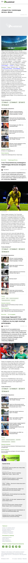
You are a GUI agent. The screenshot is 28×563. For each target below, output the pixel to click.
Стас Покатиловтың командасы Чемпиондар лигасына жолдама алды (13, 447)
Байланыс (20, 558)
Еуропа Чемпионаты (6, 541)
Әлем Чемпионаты (6, 540)
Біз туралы (14, 558)
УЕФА (7, 298)
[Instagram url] (6, 546)
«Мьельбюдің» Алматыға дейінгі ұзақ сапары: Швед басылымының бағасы (13, 468)
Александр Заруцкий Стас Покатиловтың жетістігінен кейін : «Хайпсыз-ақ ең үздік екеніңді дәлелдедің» (13, 310)
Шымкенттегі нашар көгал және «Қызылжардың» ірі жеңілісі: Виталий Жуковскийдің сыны (13, 510)
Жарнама (25, 558)
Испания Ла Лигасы (6, 530)
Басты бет (3, 7)
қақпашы (13, 300)
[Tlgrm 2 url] (19, 546)
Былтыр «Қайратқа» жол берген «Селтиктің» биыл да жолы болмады (13, 452)
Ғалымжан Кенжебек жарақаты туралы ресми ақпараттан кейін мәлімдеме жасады (12, 479)
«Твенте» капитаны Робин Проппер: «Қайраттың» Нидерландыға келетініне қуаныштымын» (13, 489)
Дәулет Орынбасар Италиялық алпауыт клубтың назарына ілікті (12, 305)
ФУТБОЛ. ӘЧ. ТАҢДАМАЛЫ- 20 (8, 150)
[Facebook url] (3, 546)
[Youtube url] (9, 546)
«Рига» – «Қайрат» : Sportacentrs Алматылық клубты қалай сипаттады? (13, 484)
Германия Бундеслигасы (7, 531)
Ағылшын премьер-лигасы (8, 529)
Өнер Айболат (6, 169)
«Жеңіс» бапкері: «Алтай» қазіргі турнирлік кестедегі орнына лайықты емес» (13, 500)
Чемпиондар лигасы (6, 300)
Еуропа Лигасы (5, 538)
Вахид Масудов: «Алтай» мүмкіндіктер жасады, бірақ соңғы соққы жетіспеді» (13, 495)
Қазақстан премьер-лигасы (8, 527)
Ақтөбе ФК (18, 439)
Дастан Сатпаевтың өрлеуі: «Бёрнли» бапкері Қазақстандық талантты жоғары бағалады (12, 505)
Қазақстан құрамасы (14, 298)
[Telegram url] (13, 546)
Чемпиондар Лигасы (6, 537)
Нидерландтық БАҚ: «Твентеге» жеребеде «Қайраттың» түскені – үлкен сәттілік (11, 473)
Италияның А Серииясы (7, 533)
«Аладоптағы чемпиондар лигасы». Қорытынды (11, 154)
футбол (3, 298)
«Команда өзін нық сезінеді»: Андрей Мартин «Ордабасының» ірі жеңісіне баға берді (12, 516)
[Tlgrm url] (16, 546)
